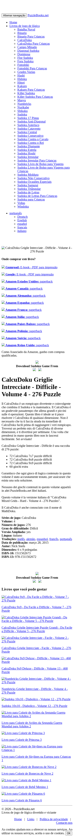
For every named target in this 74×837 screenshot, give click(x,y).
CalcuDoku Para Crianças (33, 43)
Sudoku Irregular (27, 157)
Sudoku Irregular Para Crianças (36, 160)
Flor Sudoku (25, 57)
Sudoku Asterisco (28, 125)
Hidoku (22, 79)
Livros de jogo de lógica (24, 26)
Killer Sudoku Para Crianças (35, 96)
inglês (21, 539)
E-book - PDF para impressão (31, 267)
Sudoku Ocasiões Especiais (34, 181)
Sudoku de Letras (28, 192)
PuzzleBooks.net (38, 15)
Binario (22, 33)
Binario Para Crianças (31, 36)
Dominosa (23, 54)
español (22, 223)
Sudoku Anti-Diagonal (31, 121)
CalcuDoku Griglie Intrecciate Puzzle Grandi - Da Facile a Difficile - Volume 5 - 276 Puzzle (37, 629)
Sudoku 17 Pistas (28, 118)
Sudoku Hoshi (26, 153)
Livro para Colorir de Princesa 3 (22, 739)
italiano (21, 231)
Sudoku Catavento (28, 128)
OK (69, 833)
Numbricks (24, 103)
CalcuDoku (24, 40)
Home (13, 22)
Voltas (21, 203)
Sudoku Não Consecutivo (33, 178)
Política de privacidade (54, 819)
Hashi (21, 75)
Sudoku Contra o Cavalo (32, 139)
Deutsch (22, 216)
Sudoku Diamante (28, 146)
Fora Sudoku (25, 61)
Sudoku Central (27, 132)
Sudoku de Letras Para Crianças (37, 196)
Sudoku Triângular (29, 188)
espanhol (42, 539)
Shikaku (22, 111)
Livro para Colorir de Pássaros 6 (22, 800)
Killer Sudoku (26, 93)
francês (53, 539)
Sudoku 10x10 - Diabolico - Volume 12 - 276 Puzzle (34, 706)
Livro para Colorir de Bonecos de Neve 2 (27, 773)
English (22, 220)
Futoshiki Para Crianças (32, 68)
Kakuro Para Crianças (31, 89)
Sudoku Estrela (26, 150)
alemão (30, 539)
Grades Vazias (26, 72)
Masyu (21, 100)
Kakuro (22, 86)
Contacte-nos (64, 822)
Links (30, 819)
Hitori (21, 82)
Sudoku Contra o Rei (30, 142)
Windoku (23, 206)
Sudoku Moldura (27, 174)
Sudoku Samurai (27, 185)
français (22, 227)
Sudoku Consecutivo (30, 135)
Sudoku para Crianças (31, 199)
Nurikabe (23, 107)
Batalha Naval (26, 29)
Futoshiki (23, 65)
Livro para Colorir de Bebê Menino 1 (25, 787)
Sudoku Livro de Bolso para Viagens (40, 164)
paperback (29, 281)
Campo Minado (27, 47)
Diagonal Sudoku (28, 50)
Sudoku (22, 114)
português (15, 213)
